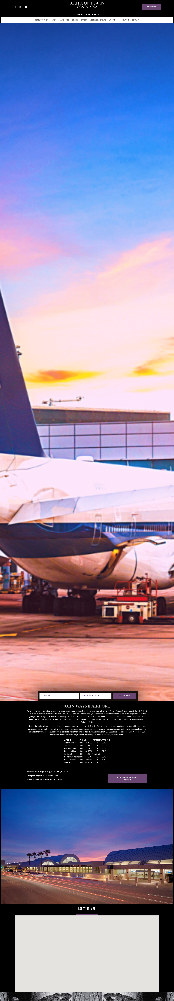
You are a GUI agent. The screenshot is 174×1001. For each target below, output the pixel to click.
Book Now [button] (151, 7)
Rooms (54, 20)
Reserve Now (124, 696)
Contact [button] (135, 20)
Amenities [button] (65, 20)
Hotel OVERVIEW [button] (41, 20)
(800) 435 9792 (86, 757)
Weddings (113, 20)
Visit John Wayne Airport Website (128, 778)
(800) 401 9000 (86, 751)
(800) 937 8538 (86, 762)
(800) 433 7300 (86, 745)
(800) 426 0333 (86, 743)
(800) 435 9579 (86, 754)
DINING (75, 20)
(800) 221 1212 (85, 748)
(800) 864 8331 (86, 759)
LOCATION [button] (125, 20)
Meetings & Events (98, 20)
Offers (84, 20)
